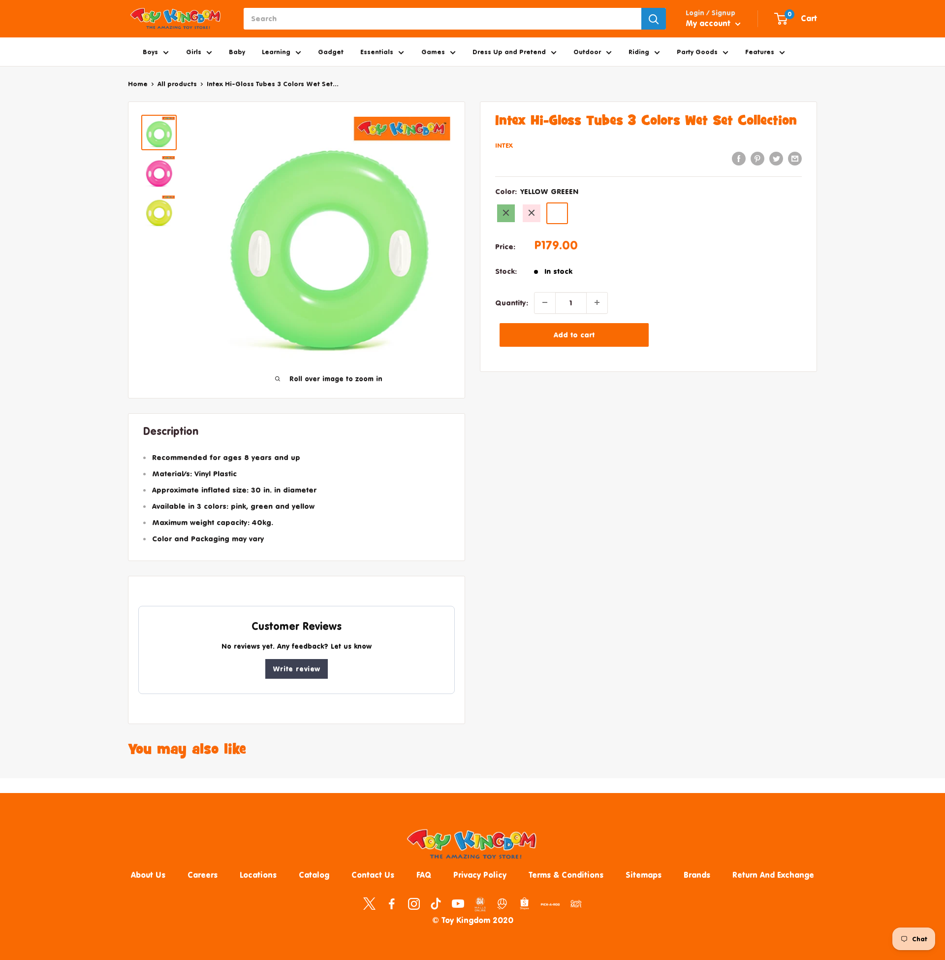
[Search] (653, 19)
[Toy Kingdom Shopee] (524, 903)
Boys (150, 52)
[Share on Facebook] (739, 158)
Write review (296, 668)
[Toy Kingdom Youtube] (458, 903)
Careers (203, 875)
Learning (276, 52)
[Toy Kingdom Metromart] (502, 903)
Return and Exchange (773, 875)
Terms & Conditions (566, 875)
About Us (148, 875)
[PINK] (531, 213)
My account (709, 23)
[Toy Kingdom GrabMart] (576, 903)
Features (759, 52)
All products (177, 84)
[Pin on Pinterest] (757, 158)
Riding (639, 52)
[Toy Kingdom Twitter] (369, 903)
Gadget (331, 52)
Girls (193, 52)
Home (138, 84)
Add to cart (574, 334)
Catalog (314, 875)
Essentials (376, 52)
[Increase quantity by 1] (597, 302)
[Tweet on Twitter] (776, 158)
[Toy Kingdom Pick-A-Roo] (550, 906)
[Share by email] (795, 158)
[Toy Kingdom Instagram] (414, 903)
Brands (697, 875)
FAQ (423, 875)
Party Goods (697, 52)
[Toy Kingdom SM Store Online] (480, 904)
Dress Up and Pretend (509, 52)
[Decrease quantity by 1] (545, 302)
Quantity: (511, 302)
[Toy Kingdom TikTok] (436, 903)
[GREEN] (506, 213)
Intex (504, 145)
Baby (237, 52)
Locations (258, 875)
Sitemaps (644, 875)
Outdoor (587, 52)
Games (433, 52)
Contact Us (372, 875)
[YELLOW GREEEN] (557, 213)
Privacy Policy (479, 875)
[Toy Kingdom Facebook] (391, 903)
